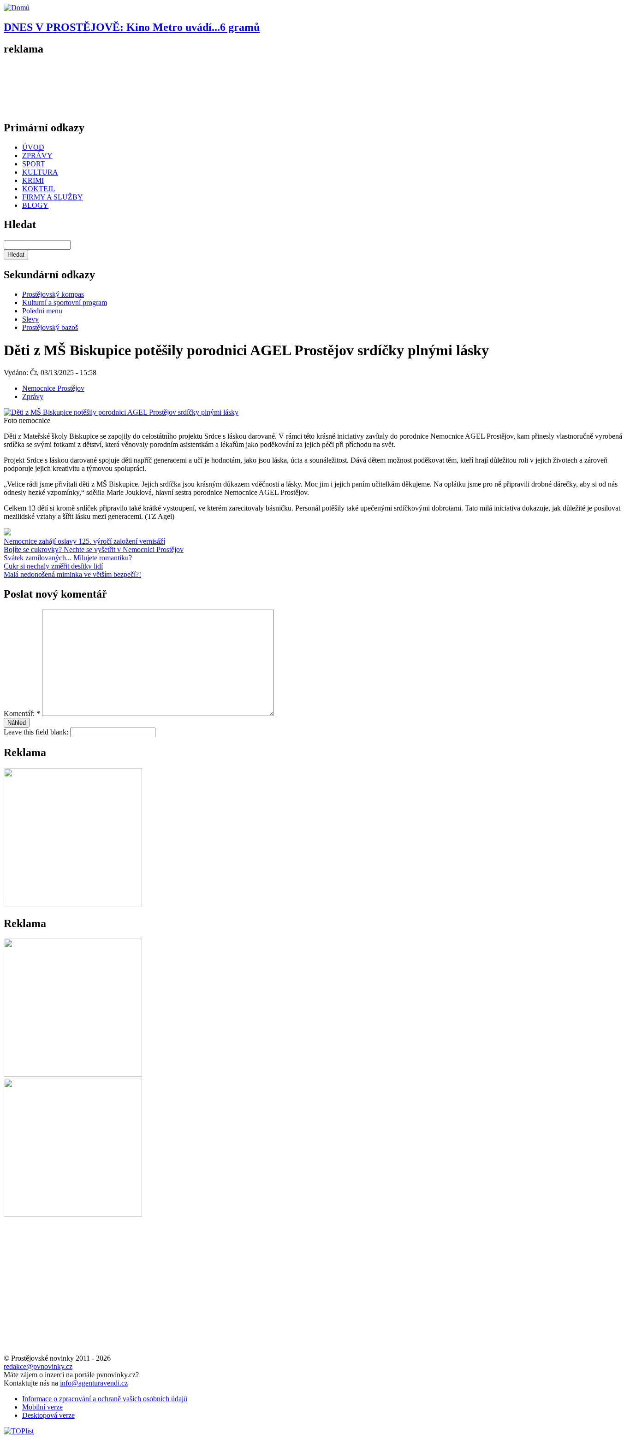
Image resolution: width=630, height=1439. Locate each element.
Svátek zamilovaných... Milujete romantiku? (68, 558)
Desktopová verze (48, 1415)
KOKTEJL (38, 189)
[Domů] (17, 8)
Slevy (30, 319)
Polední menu (42, 311)
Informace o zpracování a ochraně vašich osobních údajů (104, 1399)
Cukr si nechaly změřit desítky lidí (53, 566)
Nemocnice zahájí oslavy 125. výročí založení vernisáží (84, 541)
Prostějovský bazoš (50, 327)
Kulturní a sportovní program (64, 302)
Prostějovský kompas (53, 294)
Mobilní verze (42, 1407)
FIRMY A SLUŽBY (52, 197)
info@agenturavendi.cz (94, 1383)
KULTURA (40, 172)
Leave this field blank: (37, 732)
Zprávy (32, 396)
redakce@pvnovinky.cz (38, 1366)
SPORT (33, 164)
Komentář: (22, 713)
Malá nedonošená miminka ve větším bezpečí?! (72, 574)
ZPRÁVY (37, 155)
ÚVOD (33, 147)
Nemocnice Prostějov (53, 388)
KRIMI (33, 180)
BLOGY (35, 205)
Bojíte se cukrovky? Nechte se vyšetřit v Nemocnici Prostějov (94, 549)
